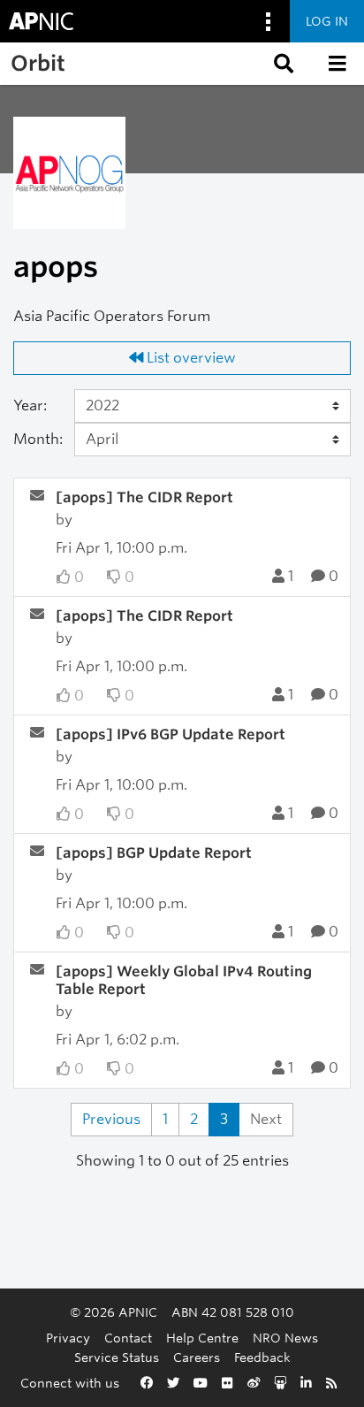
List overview (189, 357)
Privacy (68, 1337)
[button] (281, 63)
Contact (128, 1337)
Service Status (116, 1357)
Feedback (262, 1357)
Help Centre (202, 1337)
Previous (111, 1119)
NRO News (285, 1337)
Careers (196, 1357)
